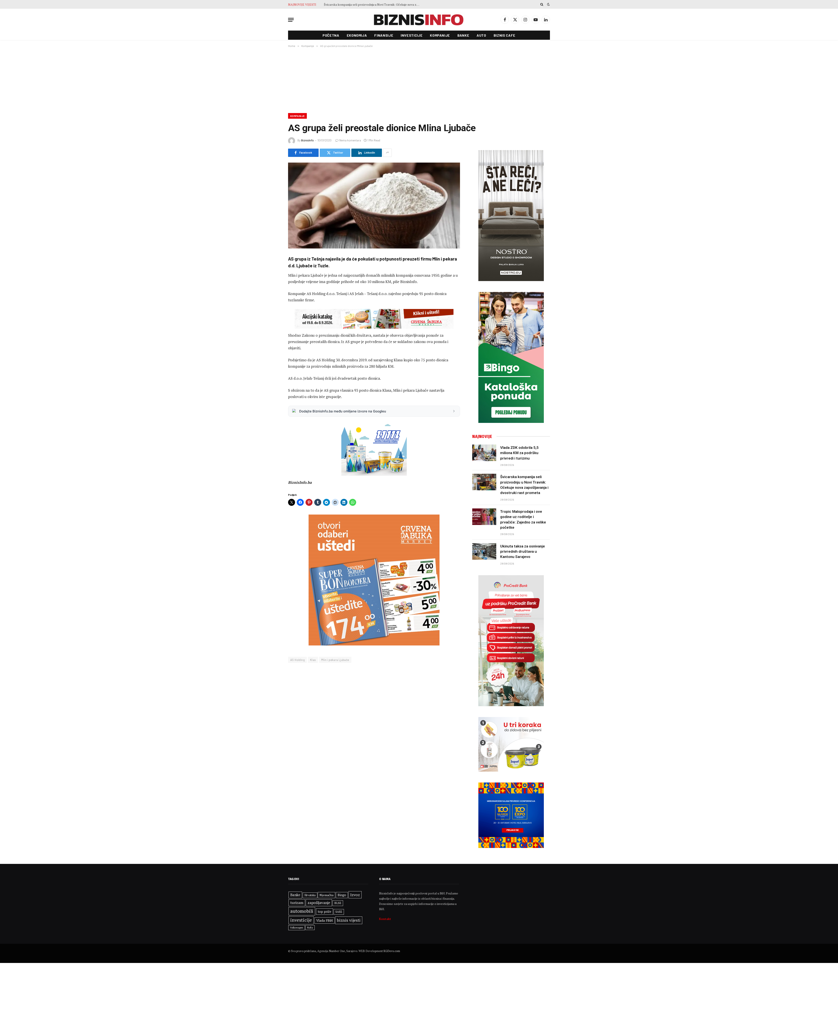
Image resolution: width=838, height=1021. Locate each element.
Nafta (310, 927)
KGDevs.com (391, 951)
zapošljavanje (318, 902)
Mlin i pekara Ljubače (335, 660)
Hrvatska (310, 895)
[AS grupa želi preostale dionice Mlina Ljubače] (374, 206)
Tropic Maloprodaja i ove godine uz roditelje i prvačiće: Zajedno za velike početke (373, 5)
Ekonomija (357, 35)
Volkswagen (296, 927)
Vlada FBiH (324, 920)
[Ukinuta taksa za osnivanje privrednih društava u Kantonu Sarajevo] (484, 551)
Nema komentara (350, 140)
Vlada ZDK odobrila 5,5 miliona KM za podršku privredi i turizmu (519, 452)
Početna (331, 35)
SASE (338, 912)
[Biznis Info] (419, 20)
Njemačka (326, 895)
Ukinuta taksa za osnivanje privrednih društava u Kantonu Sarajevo (522, 551)
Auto (481, 35)
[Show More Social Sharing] (387, 153)
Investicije (411, 35)
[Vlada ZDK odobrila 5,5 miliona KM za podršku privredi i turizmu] (484, 452)
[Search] (541, 4)
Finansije (383, 35)
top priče (324, 911)
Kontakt (385, 919)
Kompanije (440, 35)
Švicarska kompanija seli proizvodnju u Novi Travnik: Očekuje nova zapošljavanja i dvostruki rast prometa (524, 485)
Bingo (342, 895)
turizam (296, 902)
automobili (301, 911)
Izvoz (355, 894)
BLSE (337, 903)
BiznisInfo (307, 140)
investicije (301, 920)
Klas (313, 660)
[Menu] (291, 20)
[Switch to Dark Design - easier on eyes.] (548, 4)
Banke (463, 35)
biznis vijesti (349, 920)
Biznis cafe (504, 35)
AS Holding (297, 660)
